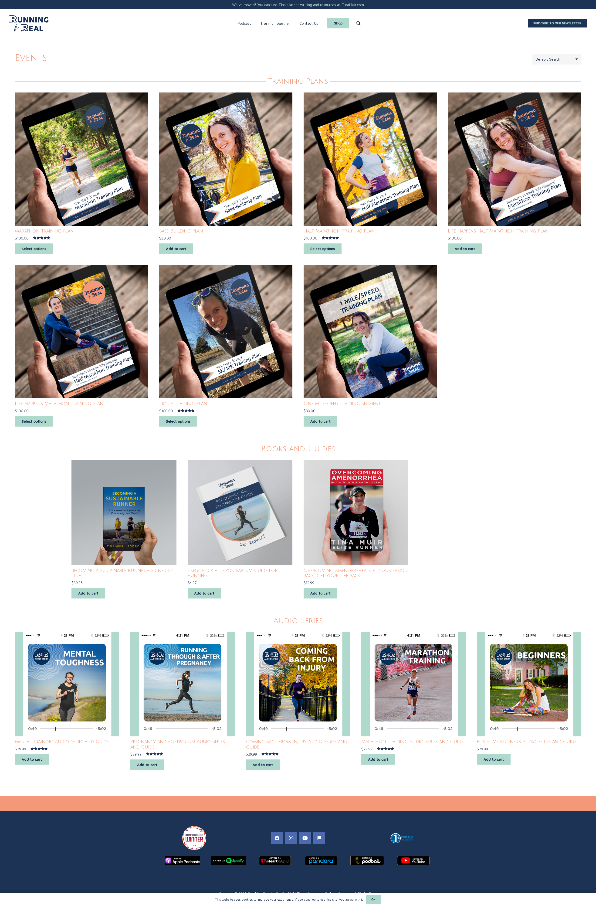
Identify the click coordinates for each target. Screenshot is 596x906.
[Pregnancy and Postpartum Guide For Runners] (240, 512)
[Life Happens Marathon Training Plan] (81, 331)
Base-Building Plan (181, 231)
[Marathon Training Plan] (81, 159)
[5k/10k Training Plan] (225, 331)
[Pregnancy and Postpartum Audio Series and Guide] (182, 684)
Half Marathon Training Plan (339, 231)
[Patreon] (319, 838)
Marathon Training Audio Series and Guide (412, 741)
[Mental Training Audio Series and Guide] (67, 684)
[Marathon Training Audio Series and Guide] (413, 684)
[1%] (402, 838)
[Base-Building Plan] (225, 159)
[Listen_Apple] (182, 860)
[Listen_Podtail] (367, 860)
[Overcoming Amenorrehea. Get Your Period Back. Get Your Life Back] (356, 512)
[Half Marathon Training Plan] (370, 159)
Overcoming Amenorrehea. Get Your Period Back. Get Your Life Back (356, 573)
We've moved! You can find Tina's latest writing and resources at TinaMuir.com (298, 5)
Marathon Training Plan (44, 231)
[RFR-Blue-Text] (28, 23)
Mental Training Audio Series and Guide (62, 741)
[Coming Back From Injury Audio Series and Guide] (298, 684)
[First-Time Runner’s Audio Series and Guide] (529, 684)
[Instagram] (291, 838)
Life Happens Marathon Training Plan (59, 403)
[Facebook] (277, 838)
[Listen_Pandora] (321, 860)
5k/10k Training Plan (183, 403)
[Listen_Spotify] (228, 860)
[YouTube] (305, 838)
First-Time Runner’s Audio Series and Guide (526, 741)
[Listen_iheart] (274, 860)
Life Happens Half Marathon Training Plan (498, 231)
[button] (253, 23)
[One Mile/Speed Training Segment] (370, 331)
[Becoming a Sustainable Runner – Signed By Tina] (123, 512)
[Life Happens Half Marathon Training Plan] (514, 159)
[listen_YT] (413, 860)
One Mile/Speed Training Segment (342, 403)
